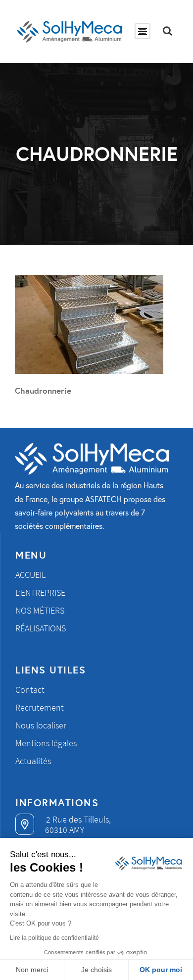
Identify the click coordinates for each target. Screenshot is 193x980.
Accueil (30, 574)
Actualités (33, 761)
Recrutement (39, 707)
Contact (30, 689)
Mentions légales (46, 743)
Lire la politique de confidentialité (54, 937)
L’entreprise (40, 592)
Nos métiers (39, 610)
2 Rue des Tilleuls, (77, 819)
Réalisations (40, 628)
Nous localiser (40, 725)
